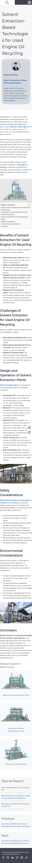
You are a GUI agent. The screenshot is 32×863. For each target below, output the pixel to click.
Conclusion (4, 226)
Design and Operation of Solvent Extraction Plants (14, 218)
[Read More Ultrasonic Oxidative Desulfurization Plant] (16, 714)
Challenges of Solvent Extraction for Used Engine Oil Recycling (14, 213)
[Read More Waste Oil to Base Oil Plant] (16, 750)
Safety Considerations (8, 221)
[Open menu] (29, 2)
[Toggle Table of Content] (28, 204)
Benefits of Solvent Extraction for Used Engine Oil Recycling (15, 208)
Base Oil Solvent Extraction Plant (16, 695)
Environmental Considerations (10, 224)
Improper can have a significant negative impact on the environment (16, 129)
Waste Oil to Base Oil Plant (16, 764)
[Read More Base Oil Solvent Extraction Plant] (16, 681)
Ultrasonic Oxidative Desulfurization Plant (16, 729)
